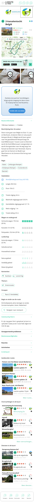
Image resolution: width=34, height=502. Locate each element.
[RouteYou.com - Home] (9, 2)
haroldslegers (19, 28)
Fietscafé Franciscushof (10, 473)
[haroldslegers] (26, 15)
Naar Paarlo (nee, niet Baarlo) (12, 385)
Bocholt (5, 171)
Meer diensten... (27, 485)
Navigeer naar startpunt (15, 310)
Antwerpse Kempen (9, 168)
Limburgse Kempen (15, 164)
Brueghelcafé (7, 461)
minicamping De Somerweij (12, 406)
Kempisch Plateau (8, 374)
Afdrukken (11, 498)
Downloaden (17, 498)
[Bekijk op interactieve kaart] (17, 56)
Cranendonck (22, 168)
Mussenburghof (7, 429)
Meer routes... (28, 398)
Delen (23, 498)
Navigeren (5, 498)
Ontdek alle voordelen (17, 111)
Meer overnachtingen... (25, 442)
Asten (4, 164)
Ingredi (4, 417)
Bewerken (29, 498)
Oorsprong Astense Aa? (10, 449)
